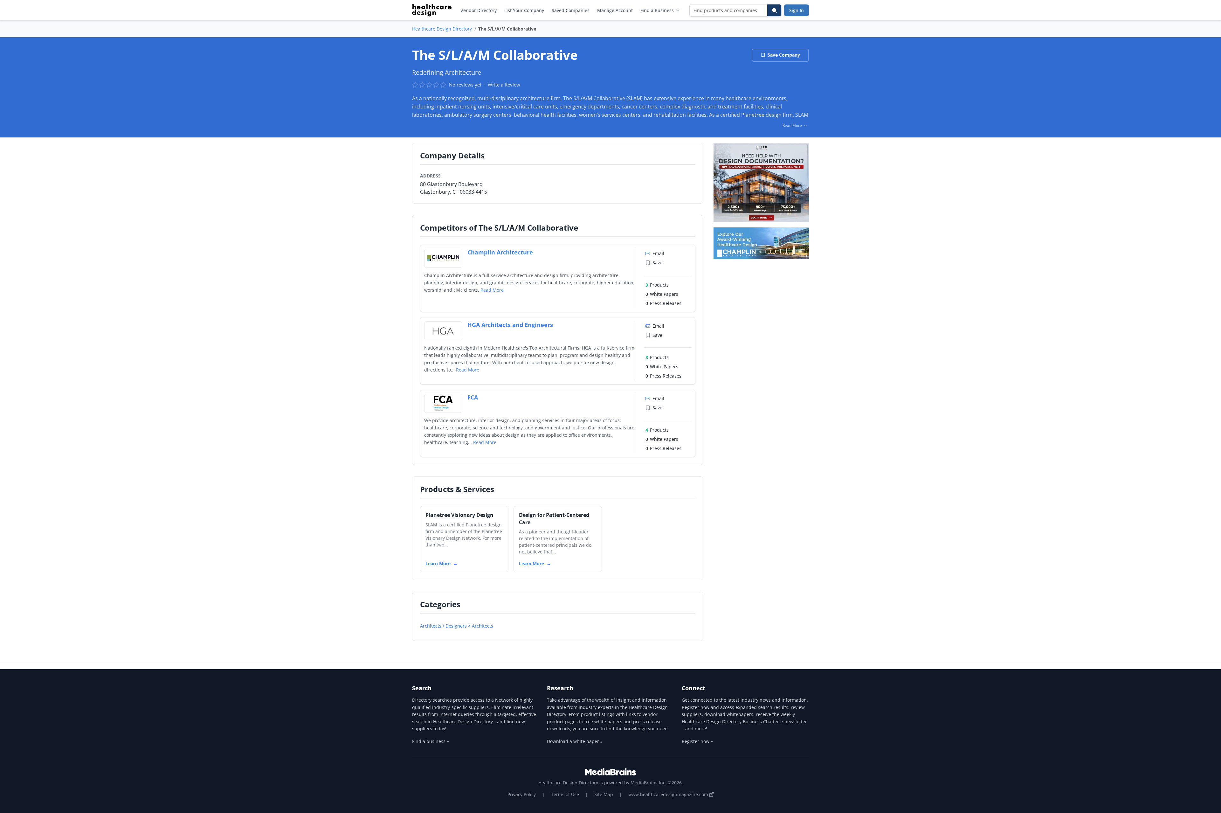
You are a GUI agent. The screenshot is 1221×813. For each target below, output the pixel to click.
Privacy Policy (521, 794)
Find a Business (657, 10)
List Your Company (524, 10)
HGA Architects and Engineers (510, 325)
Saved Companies (571, 10)
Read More (492, 290)
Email (658, 253)
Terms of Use (565, 794)
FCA (472, 397)
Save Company (784, 55)
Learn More (438, 563)
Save (657, 263)
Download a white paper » (575, 741)
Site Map (603, 794)
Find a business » (430, 741)
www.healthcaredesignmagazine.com (668, 794)
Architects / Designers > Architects (456, 626)
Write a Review (504, 84)
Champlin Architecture (500, 252)
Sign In (796, 10)
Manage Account (615, 10)
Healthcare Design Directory (442, 29)
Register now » (697, 741)
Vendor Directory (478, 10)
